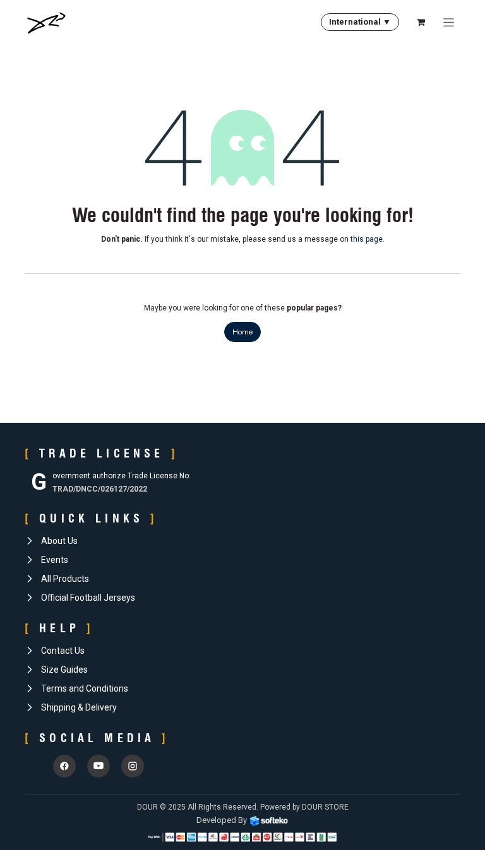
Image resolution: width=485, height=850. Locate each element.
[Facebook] (64, 766)
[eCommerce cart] (420, 22)
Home (242, 331)
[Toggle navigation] (448, 22)
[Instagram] (132, 766)
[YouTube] (98, 766)
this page (366, 239)
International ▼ (360, 22)
